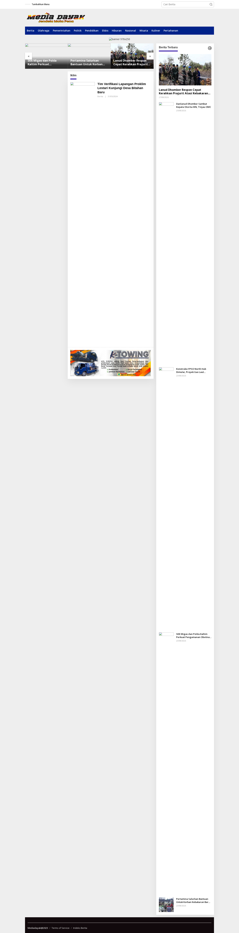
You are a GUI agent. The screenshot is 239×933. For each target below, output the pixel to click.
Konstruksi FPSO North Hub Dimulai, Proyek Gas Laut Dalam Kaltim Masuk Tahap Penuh (191, 370)
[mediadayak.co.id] (56, 17)
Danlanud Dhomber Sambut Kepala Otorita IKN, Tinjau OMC (193, 105)
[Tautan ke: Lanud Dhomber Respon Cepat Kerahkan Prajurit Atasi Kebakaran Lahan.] (132, 56)
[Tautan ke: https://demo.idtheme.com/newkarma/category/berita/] (210, 48)
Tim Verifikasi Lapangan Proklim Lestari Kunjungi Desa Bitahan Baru (121, 88)
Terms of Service (60, 928)
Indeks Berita (80, 928)
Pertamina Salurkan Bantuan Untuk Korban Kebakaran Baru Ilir (87, 62)
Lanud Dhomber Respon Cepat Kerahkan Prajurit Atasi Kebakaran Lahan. (130, 62)
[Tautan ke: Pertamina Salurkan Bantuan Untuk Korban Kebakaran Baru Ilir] (89, 56)
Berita (100, 96)
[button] (211, 4)
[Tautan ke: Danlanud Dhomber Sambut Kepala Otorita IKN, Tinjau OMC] (166, 233)
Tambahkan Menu (41, 4)
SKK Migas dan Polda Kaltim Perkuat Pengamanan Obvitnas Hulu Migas (44, 62)
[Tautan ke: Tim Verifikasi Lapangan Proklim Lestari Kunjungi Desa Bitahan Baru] (82, 213)
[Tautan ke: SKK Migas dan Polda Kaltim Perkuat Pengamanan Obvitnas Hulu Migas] (46, 56)
